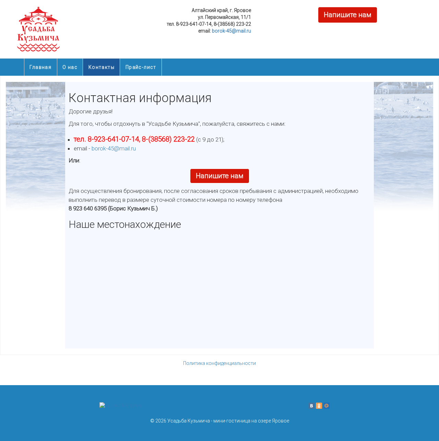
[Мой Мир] (326, 406)
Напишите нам (347, 15)
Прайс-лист (141, 67)
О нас (70, 67)
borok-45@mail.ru (231, 31)
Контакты (101, 67)
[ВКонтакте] (311, 406)
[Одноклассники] (319, 406)
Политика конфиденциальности (219, 363)
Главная (40, 67)
